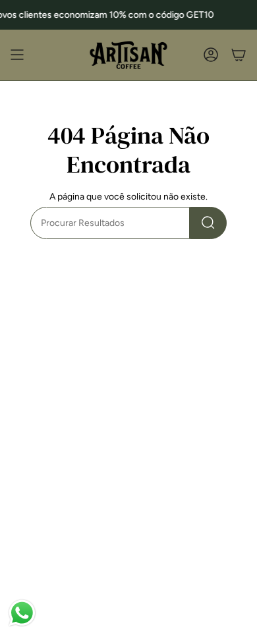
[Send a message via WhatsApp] (22, 612)
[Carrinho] (238, 55)
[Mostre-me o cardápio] (17, 55)
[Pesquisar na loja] (208, 223)
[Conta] (211, 55)
